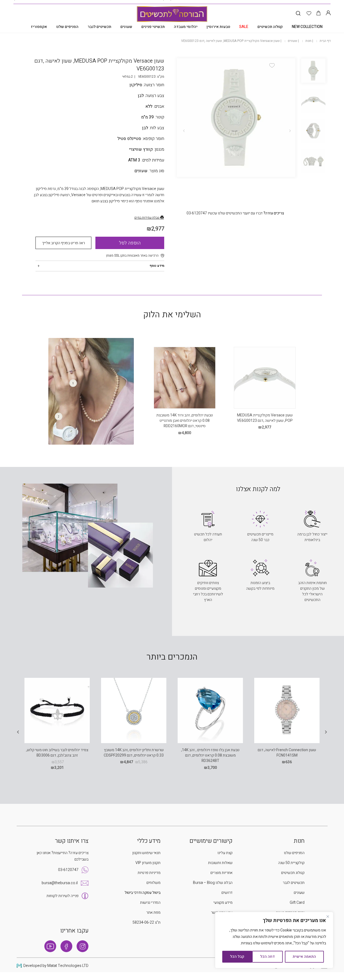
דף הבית (325, 40)
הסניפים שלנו (67, 27)
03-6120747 (68, 870)
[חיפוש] (298, 13)
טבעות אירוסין (218, 27)
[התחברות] (328, 13)
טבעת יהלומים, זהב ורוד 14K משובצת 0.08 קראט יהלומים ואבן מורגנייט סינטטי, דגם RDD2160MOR (184, 420)
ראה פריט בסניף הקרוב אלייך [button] (63, 243)
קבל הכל (237, 956)
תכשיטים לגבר (99, 27)
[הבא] (184, 131)
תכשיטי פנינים (153, 27)
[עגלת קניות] (319, 13)
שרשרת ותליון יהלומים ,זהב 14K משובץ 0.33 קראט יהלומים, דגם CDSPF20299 (134, 752)
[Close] (327, 916)
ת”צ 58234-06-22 (146, 922)
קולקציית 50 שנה (291, 863)
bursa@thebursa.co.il (60, 883)
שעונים (126, 27)
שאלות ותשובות (220, 863)
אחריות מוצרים (221, 873)
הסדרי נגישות (150, 902)
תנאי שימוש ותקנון (146, 853)
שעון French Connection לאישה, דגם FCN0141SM (287, 752)
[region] (274, 940)
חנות (308, 40)
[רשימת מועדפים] (309, 13)
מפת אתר (153, 912)
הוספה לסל (130, 243)
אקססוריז (39, 27)
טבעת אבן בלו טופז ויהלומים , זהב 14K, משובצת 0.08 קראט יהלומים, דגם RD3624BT (210, 755)
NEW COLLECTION (307, 27)
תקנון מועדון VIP (147, 863)
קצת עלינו (224, 853)
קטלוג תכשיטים (270, 27)
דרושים (226, 892)
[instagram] (82, 946)
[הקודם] (290, 131)
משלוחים (153, 883)
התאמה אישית (304, 956)
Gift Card (297, 902)
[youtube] (50, 946)
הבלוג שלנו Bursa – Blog (212, 883)
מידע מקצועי (222, 902)
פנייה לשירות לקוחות (62, 896)
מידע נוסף (157, 265)
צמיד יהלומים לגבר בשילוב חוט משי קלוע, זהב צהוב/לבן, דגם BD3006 (57, 752)
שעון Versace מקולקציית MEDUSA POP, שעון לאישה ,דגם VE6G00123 (265, 417)
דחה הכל (267, 956)
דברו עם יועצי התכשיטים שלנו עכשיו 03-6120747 (235, 213)
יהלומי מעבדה (186, 27)
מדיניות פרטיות (149, 873)
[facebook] (66, 946)
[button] (272, 65)
